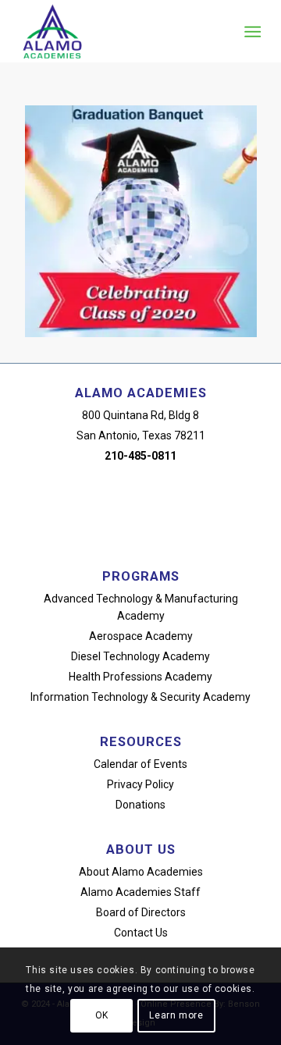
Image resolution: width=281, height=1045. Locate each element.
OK (101, 1015)
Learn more (176, 1015)
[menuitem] (251, 32)
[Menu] (251, 32)
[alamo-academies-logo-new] (116, 31)
